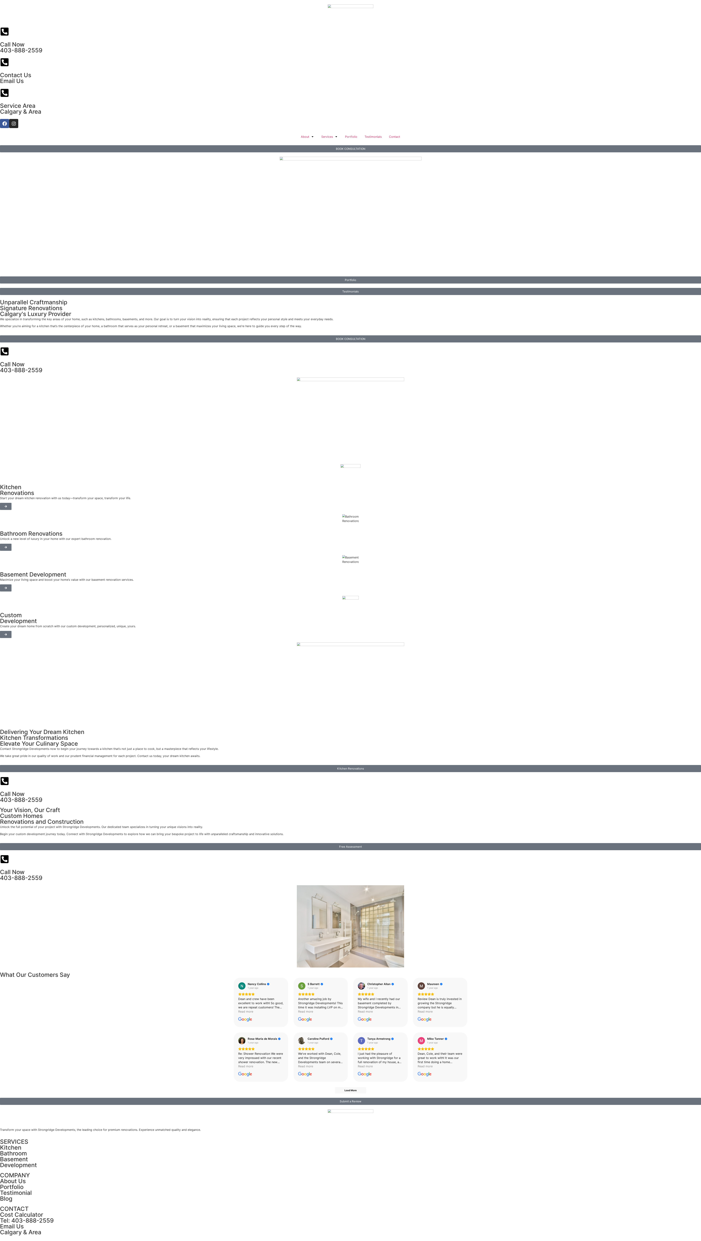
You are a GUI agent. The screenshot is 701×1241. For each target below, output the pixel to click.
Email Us (12, 80)
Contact (394, 136)
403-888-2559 (21, 50)
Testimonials (373, 136)
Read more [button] (245, 1011)
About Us (13, 1181)
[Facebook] (4, 123)
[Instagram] (13, 123)
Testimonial (16, 1192)
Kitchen (10, 1147)
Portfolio (351, 136)
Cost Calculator (21, 1214)
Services (327, 136)
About (305, 136)
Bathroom (13, 1153)
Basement (14, 1159)
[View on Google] (242, 986)
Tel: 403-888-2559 (27, 1220)
